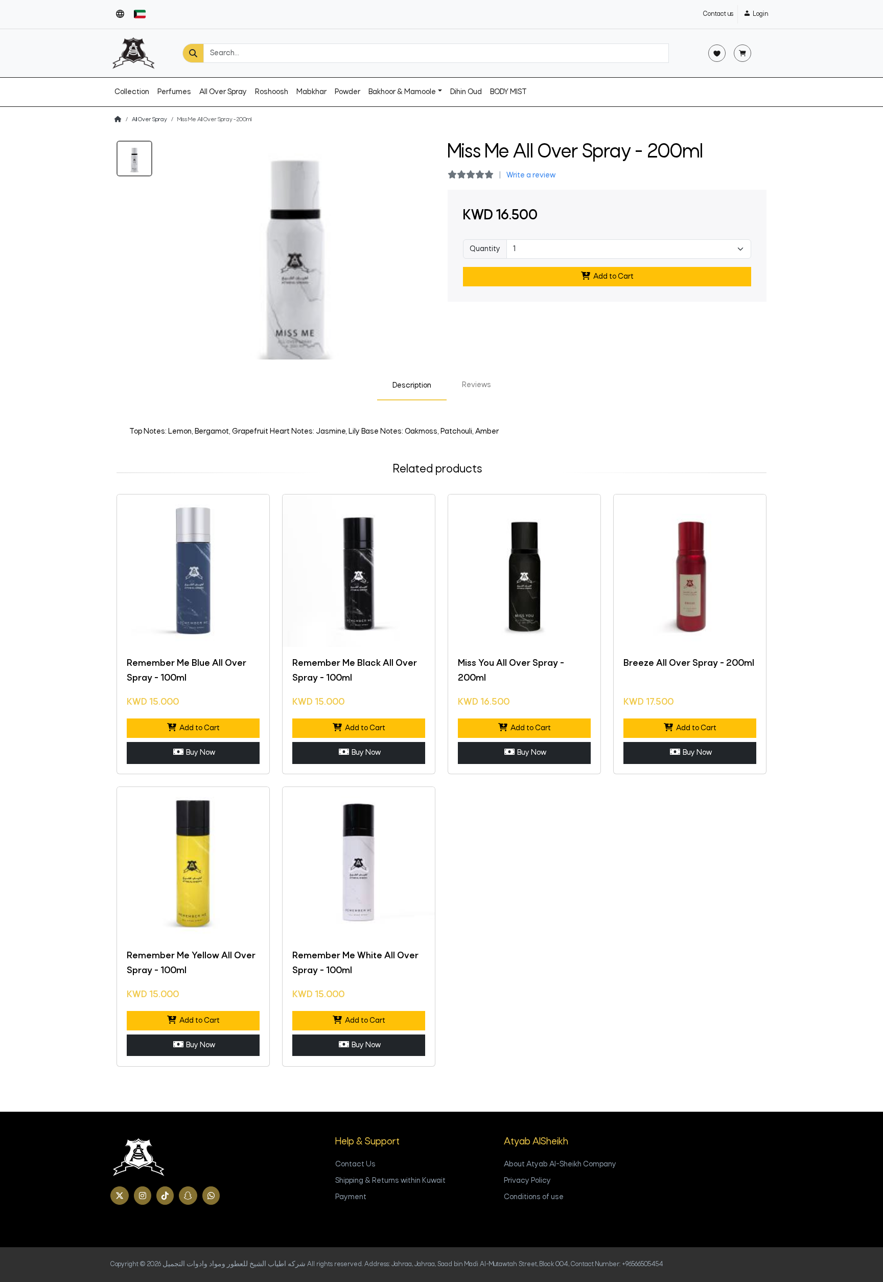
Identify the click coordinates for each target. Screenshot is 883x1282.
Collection (131, 92)
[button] (120, 14)
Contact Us (355, 1164)
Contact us (718, 14)
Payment (350, 1197)
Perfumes (174, 92)
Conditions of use (534, 1197)
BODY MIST (508, 92)
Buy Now (199, 753)
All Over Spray (223, 92)
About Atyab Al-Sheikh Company (560, 1164)
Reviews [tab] (476, 385)
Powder (347, 92)
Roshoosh (271, 92)
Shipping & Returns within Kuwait (390, 1181)
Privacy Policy (527, 1181)
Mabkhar (311, 92)
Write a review (530, 175)
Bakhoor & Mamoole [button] (402, 92)
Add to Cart (612, 277)
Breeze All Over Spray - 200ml (688, 663)
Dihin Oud (466, 92)
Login (760, 14)
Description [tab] (411, 385)
